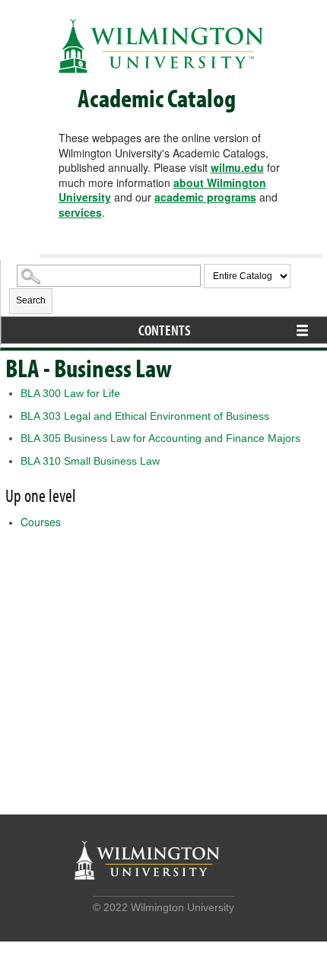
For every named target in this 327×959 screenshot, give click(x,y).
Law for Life (70, 393)
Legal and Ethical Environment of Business (145, 416)
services (80, 212)
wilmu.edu (237, 167)
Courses (41, 521)
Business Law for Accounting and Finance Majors (160, 438)
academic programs (205, 197)
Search (31, 300)
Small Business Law (90, 461)
